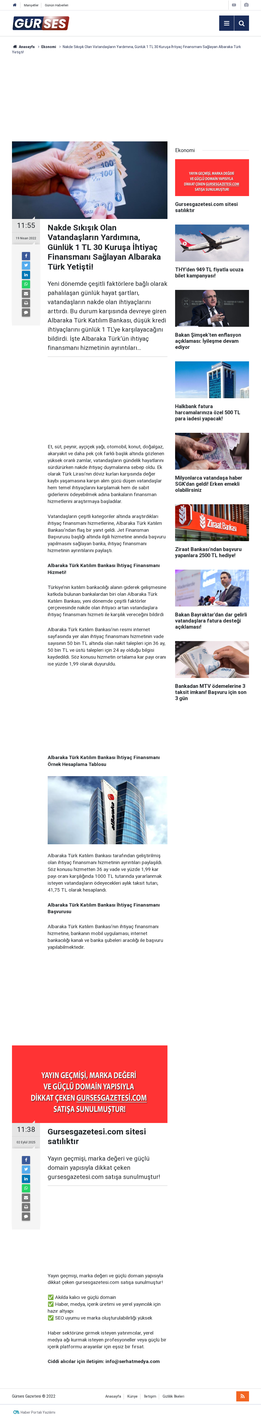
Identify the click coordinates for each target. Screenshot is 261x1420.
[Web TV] (234, 5)
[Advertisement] (130, 98)
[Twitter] (26, 265)
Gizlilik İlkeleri (173, 1396)
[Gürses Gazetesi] (41, 22)
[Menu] (226, 23)
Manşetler (31, 5)
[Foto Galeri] (246, 5)
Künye (132, 1396)
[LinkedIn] (26, 275)
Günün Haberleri (56, 5)
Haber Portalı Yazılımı (38, 1412)
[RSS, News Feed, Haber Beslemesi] (242, 1396)
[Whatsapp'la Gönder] (26, 284)
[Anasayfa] (15, 5)
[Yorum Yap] (26, 312)
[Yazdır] (26, 303)
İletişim (150, 1396)
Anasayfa (113, 1396)
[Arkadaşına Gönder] (26, 294)
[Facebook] (26, 256)
